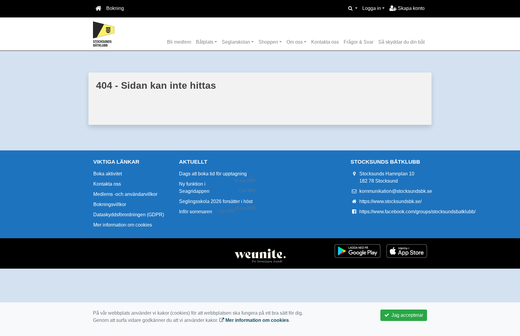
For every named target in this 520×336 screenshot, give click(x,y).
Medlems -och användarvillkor (125, 194)
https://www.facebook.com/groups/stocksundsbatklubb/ (417, 211)
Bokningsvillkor (109, 204)
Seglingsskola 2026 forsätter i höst (215, 201)
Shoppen (268, 42)
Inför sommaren (195, 211)
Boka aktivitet (107, 173)
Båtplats (204, 42)
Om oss (294, 42)
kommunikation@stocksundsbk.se (395, 191)
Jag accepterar (406, 315)
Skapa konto (411, 8)
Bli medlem (179, 42)
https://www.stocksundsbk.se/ (390, 201)
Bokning (115, 8)
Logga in (371, 8)
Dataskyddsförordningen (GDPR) (128, 214)
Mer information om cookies (122, 224)
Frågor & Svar (358, 42)
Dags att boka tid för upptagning (213, 173)
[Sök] (353, 8)
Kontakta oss (325, 42)
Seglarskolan (236, 42)
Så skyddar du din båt (401, 42)
